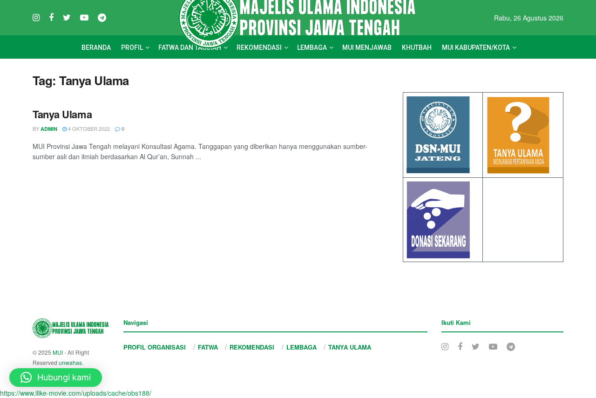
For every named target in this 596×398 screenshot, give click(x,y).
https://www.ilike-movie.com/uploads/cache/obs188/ (75, 393)
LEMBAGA (301, 347)
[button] (55, 377)
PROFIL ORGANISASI (154, 347)
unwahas (70, 362)
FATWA (208, 347)
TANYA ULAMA (349, 347)
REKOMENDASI (252, 347)
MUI (58, 352)
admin (49, 128)
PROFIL (132, 47)
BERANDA (96, 47)
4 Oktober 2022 (88, 128)
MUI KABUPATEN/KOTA (476, 47)
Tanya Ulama (62, 114)
